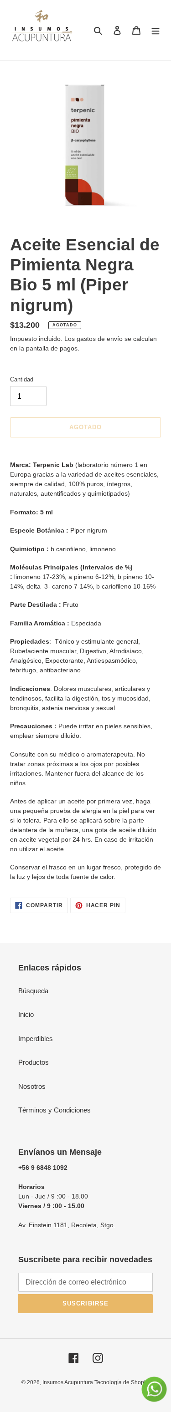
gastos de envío (100, 338)
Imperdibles (35, 1038)
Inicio (26, 1014)
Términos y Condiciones (54, 1110)
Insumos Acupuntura (68, 1382)
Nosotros (32, 1086)
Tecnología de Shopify (122, 1382)
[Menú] (155, 30)
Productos (33, 1062)
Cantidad (21, 379)
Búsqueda (33, 991)
